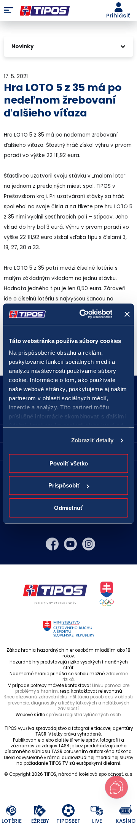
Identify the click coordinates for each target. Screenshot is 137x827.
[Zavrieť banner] (127, 314)
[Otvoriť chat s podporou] (116, 787)
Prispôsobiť (64, 485)
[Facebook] (52, 544)
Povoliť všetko (68, 463)
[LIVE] (97, 811)
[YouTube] (70, 544)
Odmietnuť (68, 508)
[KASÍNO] (125, 811)
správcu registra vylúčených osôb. (83, 715)
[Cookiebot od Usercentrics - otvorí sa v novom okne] (83, 314)
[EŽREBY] (40, 811)
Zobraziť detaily (92, 440)
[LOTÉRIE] (11, 811)
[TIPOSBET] (68, 811)
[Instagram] (88, 544)
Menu (8, 10)
